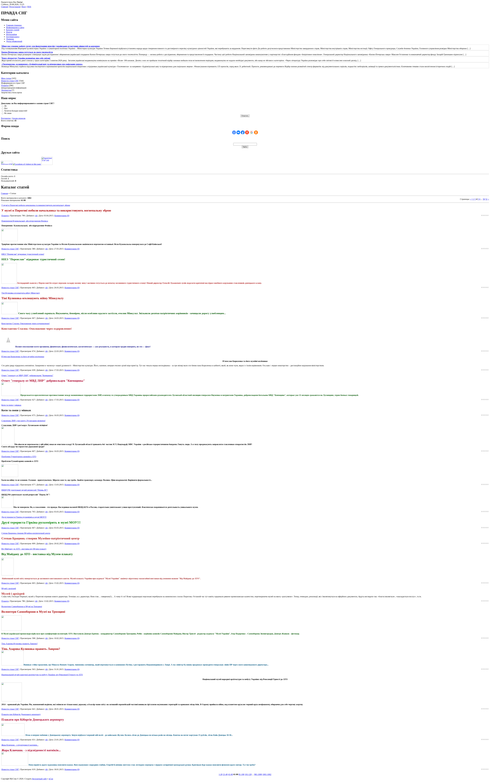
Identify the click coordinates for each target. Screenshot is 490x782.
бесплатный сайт (39, 779)
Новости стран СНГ (10, 81)
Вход (24, 7)
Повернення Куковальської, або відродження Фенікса (24, 221)
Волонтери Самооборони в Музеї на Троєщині (21, 606)
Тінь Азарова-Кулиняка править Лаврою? (19, 644)
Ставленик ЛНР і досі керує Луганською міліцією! (23, 421)
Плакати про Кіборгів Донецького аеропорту (21, 714)
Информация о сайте (15, 27)
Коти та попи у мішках (11, 405)
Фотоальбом (11, 34)
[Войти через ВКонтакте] (238, 132)
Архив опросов (18, 118)
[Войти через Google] (251, 132)
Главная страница (14, 25)
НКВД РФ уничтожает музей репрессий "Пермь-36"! (24, 490)
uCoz (51, 779)
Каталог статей (12, 30)
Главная (4, 7)
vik (36, 216)
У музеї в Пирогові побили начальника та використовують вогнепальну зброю (35, 205)
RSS (29, 7)
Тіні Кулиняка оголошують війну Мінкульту (20, 293)
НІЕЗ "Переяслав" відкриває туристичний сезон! (22, 254)
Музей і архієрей (8, 588)
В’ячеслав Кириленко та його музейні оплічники (22, 357)
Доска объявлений (14, 41)
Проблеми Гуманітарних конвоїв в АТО (18, 456)
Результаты (6, 118)
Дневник (10, 39)
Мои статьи (6, 78)
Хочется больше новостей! (15, 111)
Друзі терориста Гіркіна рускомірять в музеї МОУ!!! (23, 517)
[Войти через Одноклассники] (256, 132)
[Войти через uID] (234, 132)
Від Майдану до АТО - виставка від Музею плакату (23, 549)
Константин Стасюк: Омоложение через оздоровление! (25, 323)
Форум (9, 32)
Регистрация (14, 7)
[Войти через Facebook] (243, 132)
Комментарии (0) (61, 216)
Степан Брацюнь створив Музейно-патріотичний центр (25, 533)
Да (5, 106)
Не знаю (7, 113)
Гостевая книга (12, 37)
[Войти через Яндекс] (247, 132)
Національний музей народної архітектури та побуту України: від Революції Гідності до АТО (42, 675)
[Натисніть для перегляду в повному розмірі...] (9, 476)
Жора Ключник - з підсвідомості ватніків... (19, 745)
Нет (6, 108)
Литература (6, 90)
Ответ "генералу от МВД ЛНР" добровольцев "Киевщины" (27, 375)
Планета (4, 85)
